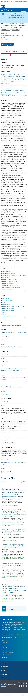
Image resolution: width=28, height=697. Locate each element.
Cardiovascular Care (7, 304)
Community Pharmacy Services (10, 285)
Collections (4, 642)
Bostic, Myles (11, 76)
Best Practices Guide (7, 300)
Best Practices (6, 298)
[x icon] (21, 683)
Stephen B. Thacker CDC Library (9, 443)
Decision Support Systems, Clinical (11, 287)
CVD (3, 312)
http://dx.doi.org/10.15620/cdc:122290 (11, 325)
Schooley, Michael (14, 80)
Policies (3, 670)
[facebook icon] (19, 683)
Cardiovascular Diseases (8, 273)
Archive (3, 678)
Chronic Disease (6, 277)
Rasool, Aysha (4, 80)
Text (2, 339)
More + (25, 291)
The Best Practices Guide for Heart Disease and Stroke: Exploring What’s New (13, 565)
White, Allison (5, 81)
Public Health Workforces (8, 316)
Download (4, 44)
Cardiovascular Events (8, 308)
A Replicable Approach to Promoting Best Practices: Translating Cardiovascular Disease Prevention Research (13, 495)
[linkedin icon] (26, 683)
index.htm (3, 482)
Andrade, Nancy (19, 35)
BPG (3, 302)
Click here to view (14, 51)
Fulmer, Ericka (4, 78)
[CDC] (3, 6)
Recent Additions (6, 645)
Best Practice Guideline (7, 347)
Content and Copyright (7, 652)
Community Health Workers (9, 281)
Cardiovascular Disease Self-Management (13, 306)
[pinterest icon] (21, 686)
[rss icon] (26, 686)
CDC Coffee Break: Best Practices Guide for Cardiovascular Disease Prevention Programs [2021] (14, 531)
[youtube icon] (19, 686)
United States (4, 354)
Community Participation (8, 283)
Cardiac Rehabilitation (7, 271)
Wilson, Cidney (5, 83)
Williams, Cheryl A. (15, 81)
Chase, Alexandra (20, 76)
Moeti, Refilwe (21, 78)
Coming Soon (5, 647)
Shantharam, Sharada (8, 35)
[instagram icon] (24, 683)
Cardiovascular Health (8, 310)
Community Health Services (9, 279)
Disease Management (7, 289)
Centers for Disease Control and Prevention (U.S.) (14, 96)
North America (4, 394)
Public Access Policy (7, 654)
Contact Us (4, 657)
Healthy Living (17, 387)
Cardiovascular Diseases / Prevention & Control (14, 275)
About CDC (4, 667)
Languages (4, 674)
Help (3, 650)
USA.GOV (9, 695)
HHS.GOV (3, 695)
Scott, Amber (23, 80)
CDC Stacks (7, 619)
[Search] (25, 6)
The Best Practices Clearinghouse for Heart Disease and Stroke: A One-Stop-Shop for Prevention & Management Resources (14, 547)
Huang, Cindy (12, 78)
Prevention (5, 314)
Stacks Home (5, 640)
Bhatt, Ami (3, 37)
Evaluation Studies (18, 347)
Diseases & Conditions (7, 387)
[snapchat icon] (24, 686)
